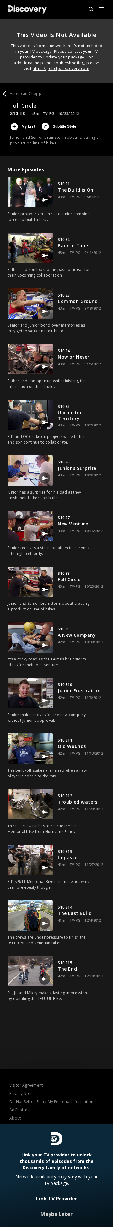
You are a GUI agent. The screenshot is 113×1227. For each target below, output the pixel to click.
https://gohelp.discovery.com (61, 68)
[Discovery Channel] (27, 9)
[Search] (88, 9)
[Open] (101, 9)
